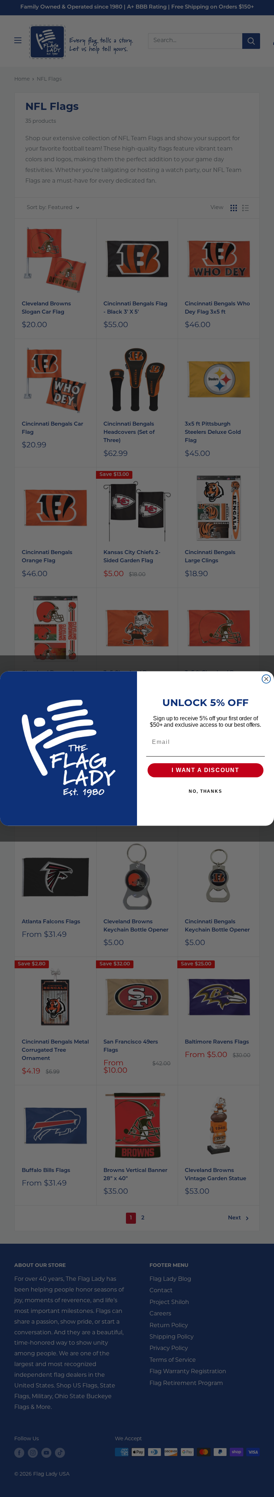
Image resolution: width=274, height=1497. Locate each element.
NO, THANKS (205, 791)
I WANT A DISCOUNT (205, 770)
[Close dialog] (266, 679)
